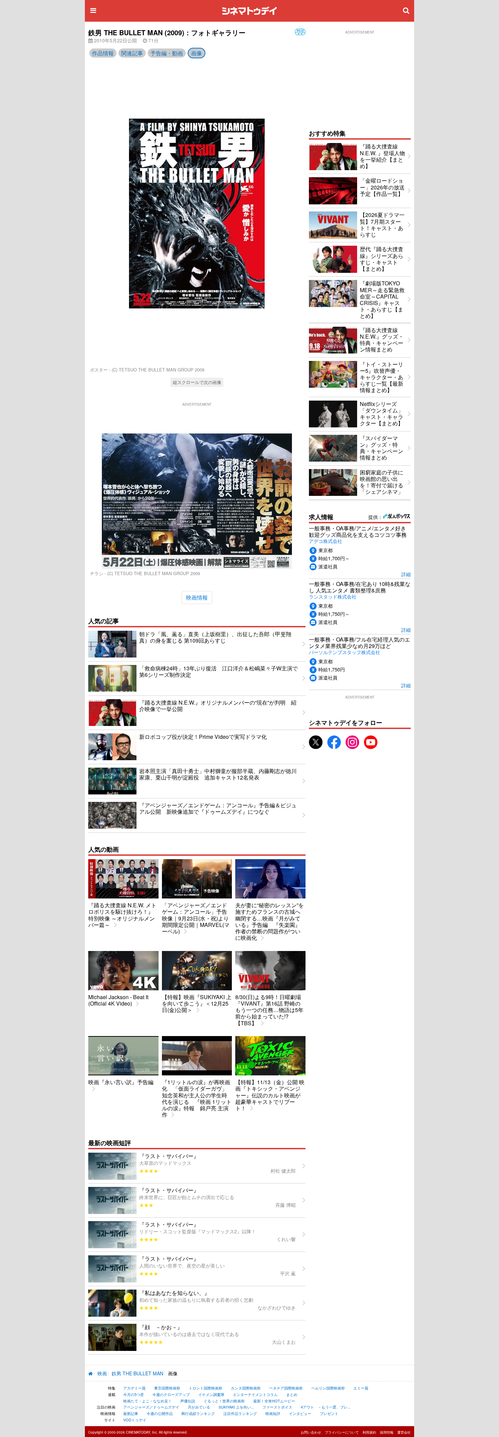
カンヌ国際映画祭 (246, 1388)
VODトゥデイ (134, 1419)
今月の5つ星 (133, 1394)
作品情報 (103, 53)
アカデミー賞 (134, 1388)
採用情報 (386, 1432)
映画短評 (272, 1413)
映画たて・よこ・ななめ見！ (147, 1400)
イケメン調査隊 (211, 1394)
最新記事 (130, 1413)
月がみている (199, 1407)
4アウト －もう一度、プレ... (326, 1407)
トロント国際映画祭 (205, 1388)
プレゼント (329, 1413)
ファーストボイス (277, 1407)
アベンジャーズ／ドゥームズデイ (151, 1407)
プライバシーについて (342, 1432)
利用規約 (369, 1432)
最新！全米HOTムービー (274, 1400)
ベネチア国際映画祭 (286, 1388)
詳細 (406, 574)
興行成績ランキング (198, 1413)
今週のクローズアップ (171, 1394)
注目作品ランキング (240, 1413)
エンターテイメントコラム (255, 1394)
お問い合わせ (311, 1432)
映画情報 (197, 597)
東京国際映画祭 (167, 1388)
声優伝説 (187, 1400)
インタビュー (300, 1413)
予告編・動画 (166, 53)
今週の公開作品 (160, 1413)
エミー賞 (360, 1388)
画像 (196, 53)
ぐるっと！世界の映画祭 (224, 1400)
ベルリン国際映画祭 (328, 1388)
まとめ (291, 1394)
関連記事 (132, 53)
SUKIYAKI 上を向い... (236, 1407)
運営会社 (404, 1432)
